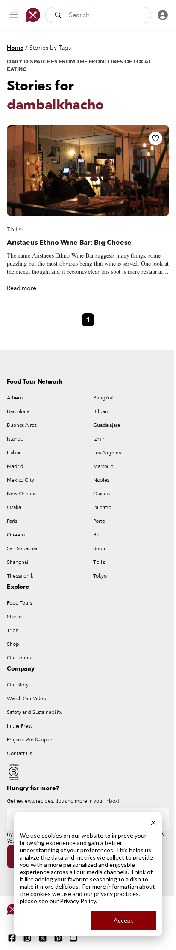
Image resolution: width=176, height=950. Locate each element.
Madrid (15, 466)
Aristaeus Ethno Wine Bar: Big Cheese (69, 242)
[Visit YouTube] (73, 938)
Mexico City (20, 479)
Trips (12, 630)
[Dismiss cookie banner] (153, 821)
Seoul (99, 548)
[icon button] (14, 15)
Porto (99, 521)
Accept (123, 920)
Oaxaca (101, 493)
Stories (14, 616)
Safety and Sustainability (34, 712)
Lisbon (14, 452)
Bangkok (103, 397)
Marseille (103, 466)
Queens (16, 534)
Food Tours (19, 602)
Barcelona (18, 411)
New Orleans (21, 493)
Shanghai (17, 562)
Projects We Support (30, 739)
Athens (15, 397)
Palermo (102, 507)
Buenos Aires (22, 425)
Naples (101, 479)
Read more (21, 288)
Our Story (18, 684)
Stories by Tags (50, 48)
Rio (96, 534)
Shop (13, 644)
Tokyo (99, 575)
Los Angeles (107, 452)
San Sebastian (22, 548)
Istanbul (16, 438)
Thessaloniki (21, 575)
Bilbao (100, 411)
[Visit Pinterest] (58, 938)
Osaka (14, 507)
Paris (12, 521)
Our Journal (20, 657)
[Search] (59, 15)
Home (15, 48)
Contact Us (19, 753)
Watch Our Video (26, 698)
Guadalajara (106, 425)
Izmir (98, 438)
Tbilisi (15, 229)
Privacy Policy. (78, 901)
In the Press (19, 725)
